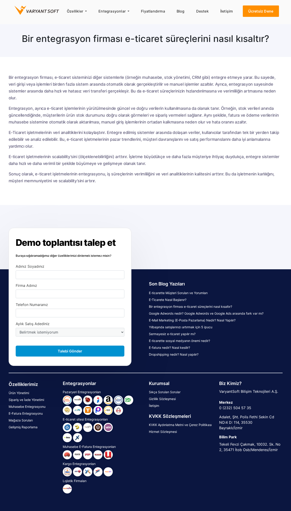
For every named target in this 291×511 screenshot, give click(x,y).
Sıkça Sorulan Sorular (165, 392)
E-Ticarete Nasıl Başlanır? (167, 300)
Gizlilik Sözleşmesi (162, 399)
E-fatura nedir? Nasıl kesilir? (169, 347)
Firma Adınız (26, 285)
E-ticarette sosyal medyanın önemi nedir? (179, 341)
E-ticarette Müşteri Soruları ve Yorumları (178, 293)
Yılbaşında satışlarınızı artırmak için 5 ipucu (180, 327)
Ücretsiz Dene (260, 11)
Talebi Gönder (70, 351)
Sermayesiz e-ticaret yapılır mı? (172, 334)
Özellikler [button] (75, 11)
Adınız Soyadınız (30, 266)
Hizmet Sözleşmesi (163, 432)
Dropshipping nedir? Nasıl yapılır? (173, 354)
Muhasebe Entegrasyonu (27, 406)
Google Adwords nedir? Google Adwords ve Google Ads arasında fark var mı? (206, 313)
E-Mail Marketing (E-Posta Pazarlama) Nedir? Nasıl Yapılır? (192, 320)
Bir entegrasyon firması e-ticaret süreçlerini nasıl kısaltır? (190, 306)
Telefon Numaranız (32, 304)
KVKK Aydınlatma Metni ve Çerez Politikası (180, 425)
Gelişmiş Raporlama (23, 427)
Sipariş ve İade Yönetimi (26, 400)
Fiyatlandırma (153, 11)
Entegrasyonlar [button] (112, 11)
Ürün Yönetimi (19, 393)
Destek (202, 11)
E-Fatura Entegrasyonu (26, 413)
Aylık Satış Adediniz (33, 323)
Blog (181, 11)
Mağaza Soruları (21, 420)
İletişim (226, 11)
